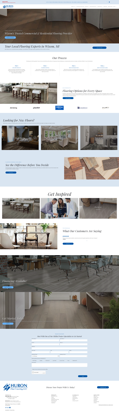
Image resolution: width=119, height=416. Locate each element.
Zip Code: (33, 350)
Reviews (95, 400)
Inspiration (53, 402)
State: (70, 350)
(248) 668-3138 (84, 2)
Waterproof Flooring (55, 399)
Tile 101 (73, 399)
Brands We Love (54, 396)
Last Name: (62, 338)
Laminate (53, 398)
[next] (117, 137)
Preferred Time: (63, 354)
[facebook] (106, 2)
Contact (95, 402)
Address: (33, 346)
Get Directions (7, 405)
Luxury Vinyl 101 (75, 400)
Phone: (61, 342)
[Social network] (109, 2)
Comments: (34, 362)
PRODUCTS (53, 395)
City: (51, 350)
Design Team (96, 397)
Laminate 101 (74, 397)
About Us (95, 396)
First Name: (34, 338)
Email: (33, 342)
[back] (2, 137)
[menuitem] (73, 6)
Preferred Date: (34, 354)
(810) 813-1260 (7, 400)
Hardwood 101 (75, 398)
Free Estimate (96, 401)
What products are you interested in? (39, 358)
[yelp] (107, 2)
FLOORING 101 (75, 395)
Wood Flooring (54, 400)
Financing (95, 398)
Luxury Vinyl (53, 401)
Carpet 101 (74, 396)
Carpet (52, 397)
